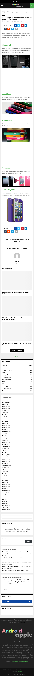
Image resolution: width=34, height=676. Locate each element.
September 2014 (6, 465)
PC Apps (6, 386)
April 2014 (4, 476)
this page (25, 531)
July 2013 (4, 495)
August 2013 (5, 492)
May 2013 (4, 499)
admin (5, 21)
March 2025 (5, 400)
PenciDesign (20, 671)
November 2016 (6, 427)
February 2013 (6, 505)
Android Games (8, 370)
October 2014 (5, 463)
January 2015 (5, 457)
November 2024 (6, 408)
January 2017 (5, 423)
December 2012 (6, 509)
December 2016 (6, 425)
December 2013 (6, 484)
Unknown (6, 587)
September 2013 (6, 490)
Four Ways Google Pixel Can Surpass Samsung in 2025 (15, 570)
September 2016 (6, 431)
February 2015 (6, 455)
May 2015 (4, 452)
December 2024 (6, 406)
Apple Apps (7, 374)
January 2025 (5, 404)
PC (3, 384)
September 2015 (6, 446)
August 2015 (5, 448)
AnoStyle (6, 94)
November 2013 (6, 486)
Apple (4, 15)
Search (4, 539)
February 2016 (6, 438)
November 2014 (6, 461)
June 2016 (5, 433)
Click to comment (17, 350)
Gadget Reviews (6, 379)
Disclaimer (16, 674)
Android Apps (7, 368)
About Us (10, 674)
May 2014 (4, 473)
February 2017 (6, 421)
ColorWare (7, 120)
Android (4, 365)
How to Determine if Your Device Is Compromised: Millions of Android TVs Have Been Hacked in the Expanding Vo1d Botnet (16, 553)
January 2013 (5, 507)
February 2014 (6, 480)
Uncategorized (6, 390)
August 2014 (5, 467)
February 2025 (6, 402)
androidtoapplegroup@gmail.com (20, 661)
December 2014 (6, 459)
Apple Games (7, 377)
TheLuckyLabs (8, 189)
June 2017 (5, 412)
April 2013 (4, 501)
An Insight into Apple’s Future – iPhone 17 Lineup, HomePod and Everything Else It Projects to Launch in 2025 (16, 582)
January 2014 (5, 482)
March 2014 (5, 478)
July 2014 (4, 469)
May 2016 (4, 436)
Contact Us (22, 674)
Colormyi (6, 168)
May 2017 (4, 414)
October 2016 (5, 429)
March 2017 (5, 419)
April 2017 (4, 417)
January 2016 (5, 440)
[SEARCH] (30, 517)
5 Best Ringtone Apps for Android (17, 248)
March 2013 (5, 503)
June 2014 (5, 471)
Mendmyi (6, 45)
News (3, 381)
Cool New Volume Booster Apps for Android (17, 240)
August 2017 (5, 410)
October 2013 (5, 488)
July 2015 (4, 450)
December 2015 (6, 442)
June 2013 (5, 497)
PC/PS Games (7, 388)
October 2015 (5, 444)
